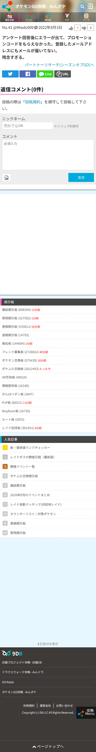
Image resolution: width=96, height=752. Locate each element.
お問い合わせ (64, 705)
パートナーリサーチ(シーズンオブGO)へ (59, 64)
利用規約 (29, 705)
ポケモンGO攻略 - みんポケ (40, 6)
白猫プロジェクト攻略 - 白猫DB (22, 662)
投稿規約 (32, 101)
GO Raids (8, 682)
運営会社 (45, 705)
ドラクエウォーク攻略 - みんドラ (23, 672)
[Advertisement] (48, 242)
